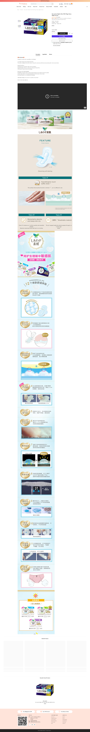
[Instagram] (32, 725)
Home (18, 9)
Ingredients (44, 54)
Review (50, 54)
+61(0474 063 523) (33, 720)
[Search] (42, 4)
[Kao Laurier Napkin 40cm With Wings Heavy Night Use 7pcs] (45, 690)
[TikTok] (35, 725)
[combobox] (40, 4)
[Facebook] (30, 725)
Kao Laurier (57, 21)
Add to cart (62, 33)
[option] (45, 1)
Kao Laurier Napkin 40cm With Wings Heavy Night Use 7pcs (45, 702)
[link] (13, 669)
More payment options (62, 38)
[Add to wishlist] (69, 33)
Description (38, 54)
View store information (56, 45)
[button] (54, 17)
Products (21, 9)
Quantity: (53, 31)
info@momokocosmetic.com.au (35, 721)
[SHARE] (71, 33)
